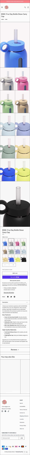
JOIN (22, 438)
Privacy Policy (23, 425)
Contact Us (22, 412)
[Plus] (13, 265)
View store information (9, 292)
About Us (22, 428)
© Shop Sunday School (10, 451)
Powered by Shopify (20, 451)
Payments (22, 422)
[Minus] (4, 265)
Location (22, 419)
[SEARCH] (25, 7)
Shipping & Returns (24, 416)
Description (5, 302)
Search (21, 403)
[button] (2, 7)
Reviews (14, 350)
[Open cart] (28, 7)
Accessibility (22, 406)
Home (2, 19)
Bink (6, 19)
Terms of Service (23, 409)
